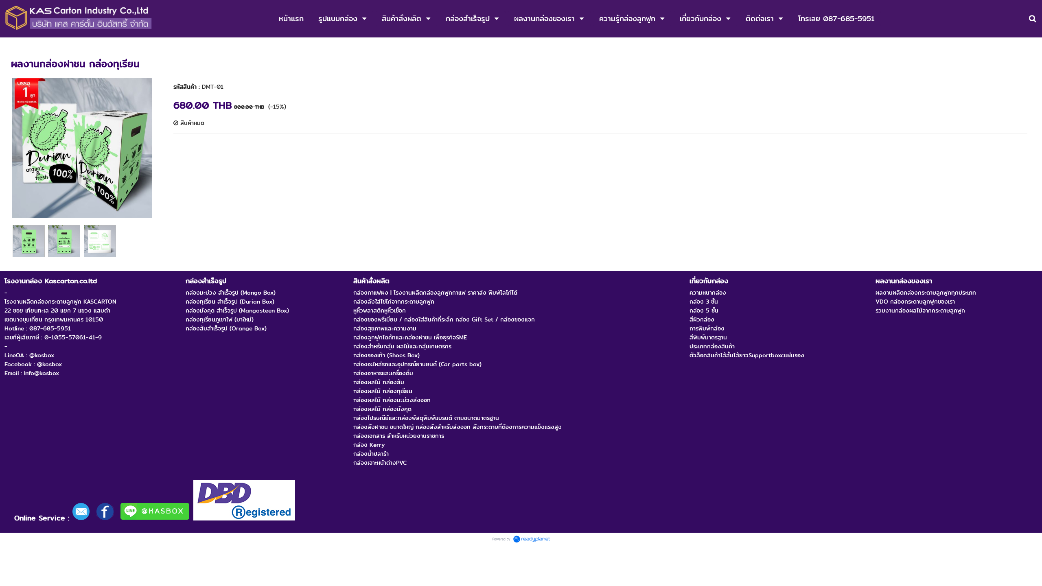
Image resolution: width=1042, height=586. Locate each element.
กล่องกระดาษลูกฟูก (35, 46)
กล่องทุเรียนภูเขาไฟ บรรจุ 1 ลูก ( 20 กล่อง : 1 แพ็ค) (130, 46)
